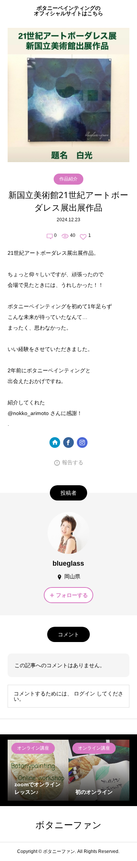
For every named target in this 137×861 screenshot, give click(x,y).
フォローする (72, 595)
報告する (72, 462)
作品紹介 (68, 179)
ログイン (84, 693)
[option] (38, 770)
